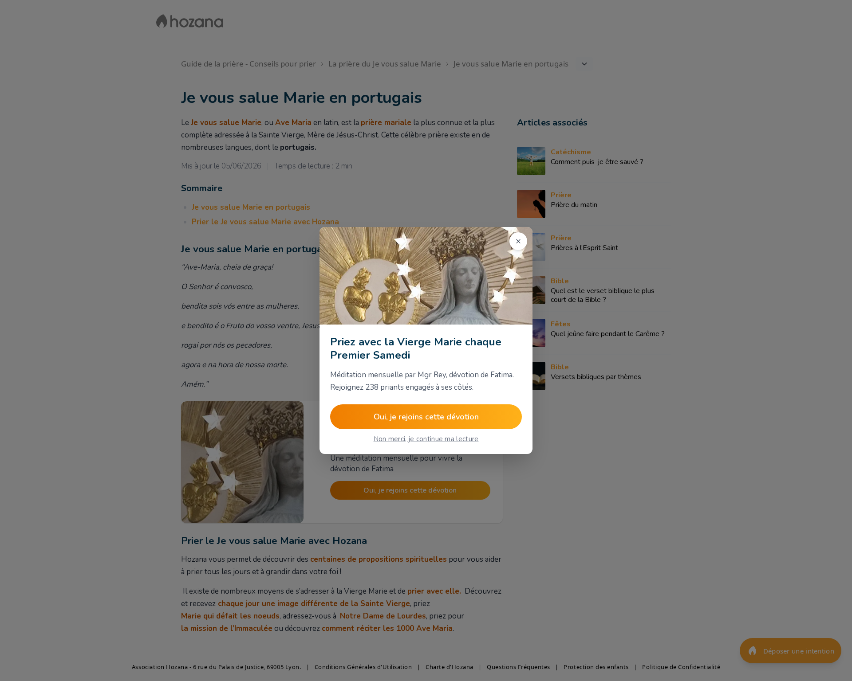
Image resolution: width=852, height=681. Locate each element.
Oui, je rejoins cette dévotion (426, 416)
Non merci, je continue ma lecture (426, 438)
